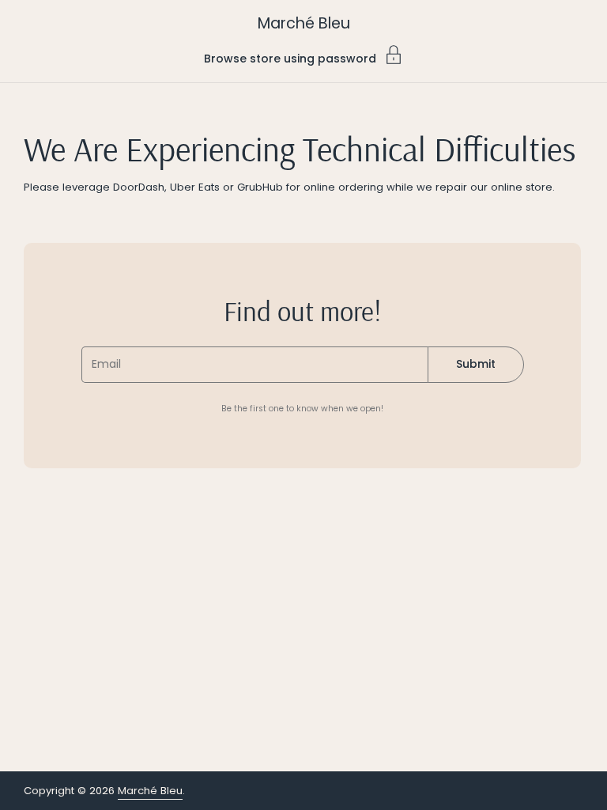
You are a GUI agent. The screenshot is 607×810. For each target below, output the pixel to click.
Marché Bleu (304, 23)
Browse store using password (290, 57)
